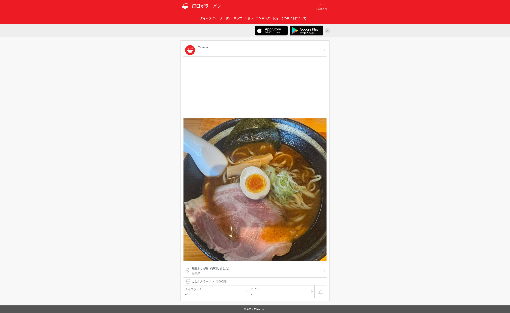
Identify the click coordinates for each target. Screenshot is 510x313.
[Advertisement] (255, 88)
